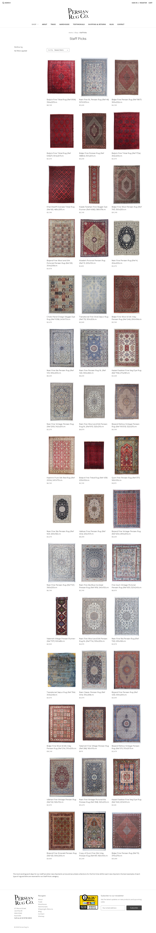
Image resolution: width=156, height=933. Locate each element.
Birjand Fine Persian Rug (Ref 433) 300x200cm (125, 693)
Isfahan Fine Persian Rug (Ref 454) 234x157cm (92, 532)
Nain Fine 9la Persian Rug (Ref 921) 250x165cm (60, 532)
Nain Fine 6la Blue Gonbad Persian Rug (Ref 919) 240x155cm (94, 586)
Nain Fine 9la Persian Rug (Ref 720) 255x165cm (125, 640)
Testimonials (79, 24)
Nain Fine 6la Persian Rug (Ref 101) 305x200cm (60, 371)
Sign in (134, 3)
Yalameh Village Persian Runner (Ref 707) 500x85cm (61, 640)
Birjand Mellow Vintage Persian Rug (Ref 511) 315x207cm (125, 747)
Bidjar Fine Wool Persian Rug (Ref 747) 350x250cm (127, 208)
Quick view (62, 77)
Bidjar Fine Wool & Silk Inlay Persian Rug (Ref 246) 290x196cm (127, 318)
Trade (53, 24)
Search (8, 3)
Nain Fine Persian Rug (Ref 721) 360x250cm (60, 586)
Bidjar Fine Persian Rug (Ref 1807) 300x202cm (127, 100)
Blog (112, 24)
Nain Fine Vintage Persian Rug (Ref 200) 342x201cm (60, 425)
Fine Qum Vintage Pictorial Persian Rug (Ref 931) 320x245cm (126, 586)
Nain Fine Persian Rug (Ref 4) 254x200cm (125, 261)
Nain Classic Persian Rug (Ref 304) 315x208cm (92, 693)
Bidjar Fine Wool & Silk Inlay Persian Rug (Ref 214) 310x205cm (61, 747)
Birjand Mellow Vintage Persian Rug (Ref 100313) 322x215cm (125, 425)
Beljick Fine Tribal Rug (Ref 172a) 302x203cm (126, 154)
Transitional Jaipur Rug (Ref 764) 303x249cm (61, 693)
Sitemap (41, 916)
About (44, 24)
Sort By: (50, 50)
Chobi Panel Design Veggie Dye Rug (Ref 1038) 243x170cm (61, 318)
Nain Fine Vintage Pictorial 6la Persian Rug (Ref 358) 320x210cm (94, 800)
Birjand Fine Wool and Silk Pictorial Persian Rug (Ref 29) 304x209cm (60, 263)
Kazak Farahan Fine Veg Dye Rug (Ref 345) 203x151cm (126, 800)
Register (143, 3)
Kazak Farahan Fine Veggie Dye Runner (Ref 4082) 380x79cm (93, 208)
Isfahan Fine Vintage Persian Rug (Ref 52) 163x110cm (61, 800)
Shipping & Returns (97, 24)
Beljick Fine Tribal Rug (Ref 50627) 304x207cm (59, 154)
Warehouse (64, 24)
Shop (34, 24)
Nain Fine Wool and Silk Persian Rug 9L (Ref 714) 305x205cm (93, 640)
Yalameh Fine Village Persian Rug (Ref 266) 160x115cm (94, 747)
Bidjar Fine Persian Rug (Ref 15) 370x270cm (125, 854)
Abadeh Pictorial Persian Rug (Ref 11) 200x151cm (92, 261)
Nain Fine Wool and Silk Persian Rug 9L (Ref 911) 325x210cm (93, 425)
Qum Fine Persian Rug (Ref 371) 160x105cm (126, 479)
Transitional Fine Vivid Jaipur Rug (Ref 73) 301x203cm (93, 318)
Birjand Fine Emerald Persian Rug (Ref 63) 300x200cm (62, 854)
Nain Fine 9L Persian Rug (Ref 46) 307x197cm (94, 100)
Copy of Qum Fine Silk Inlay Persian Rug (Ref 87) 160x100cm (93, 854)
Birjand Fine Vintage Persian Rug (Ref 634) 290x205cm (126, 532)
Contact (120, 24)
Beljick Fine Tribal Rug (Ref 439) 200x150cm (93, 479)
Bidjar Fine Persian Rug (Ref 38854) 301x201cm (91, 154)
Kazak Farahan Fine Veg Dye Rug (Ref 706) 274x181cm (126, 371)
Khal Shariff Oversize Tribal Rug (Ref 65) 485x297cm (60, 208)
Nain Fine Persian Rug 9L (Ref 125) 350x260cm (92, 371)
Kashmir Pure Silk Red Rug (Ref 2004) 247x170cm (61, 479)
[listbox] (61, 50)
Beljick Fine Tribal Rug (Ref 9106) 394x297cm (61, 100)
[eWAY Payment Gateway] (89, 902)
